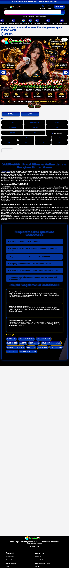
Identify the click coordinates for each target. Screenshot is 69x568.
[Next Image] (66, 72)
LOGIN (30, 114)
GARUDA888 (5, 171)
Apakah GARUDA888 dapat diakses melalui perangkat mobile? (34, 270)
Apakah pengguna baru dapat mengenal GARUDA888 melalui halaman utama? (32, 278)
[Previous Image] (3, 72)
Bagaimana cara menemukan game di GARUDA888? (30, 257)
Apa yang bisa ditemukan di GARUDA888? (26, 241)
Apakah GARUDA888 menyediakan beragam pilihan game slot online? (32, 249)
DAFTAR (10, 114)
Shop (5, 8)
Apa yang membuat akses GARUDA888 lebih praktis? (30, 264)
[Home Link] (16, 7)
